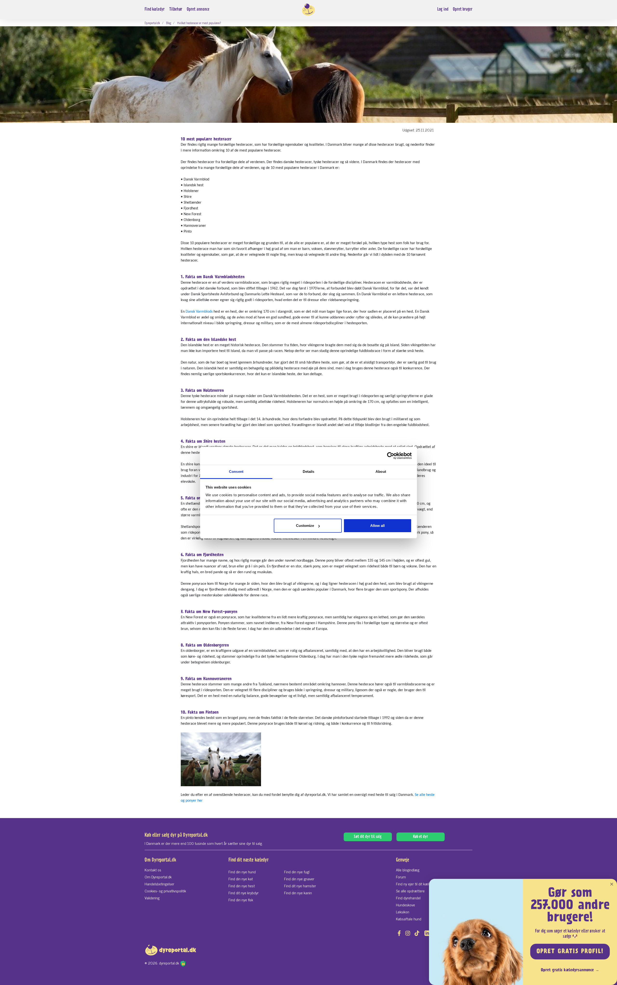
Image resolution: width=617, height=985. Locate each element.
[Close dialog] (612, 884)
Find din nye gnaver (299, 878)
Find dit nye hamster (300, 885)
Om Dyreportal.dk (158, 877)
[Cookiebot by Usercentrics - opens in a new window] (390, 455)
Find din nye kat (240, 878)
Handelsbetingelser (159, 884)
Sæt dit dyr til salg (368, 837)
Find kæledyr (155, 9)
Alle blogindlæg (407, 870)
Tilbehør (175, 9)
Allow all (377, 525)
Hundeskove (405, 905)
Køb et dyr (420, 837)
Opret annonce (198, 9)
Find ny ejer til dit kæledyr (416, 884)
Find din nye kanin (298, 892)
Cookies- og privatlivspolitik (165, 891)
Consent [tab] (236, 471)
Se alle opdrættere (410, 891)
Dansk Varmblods (199, 312)
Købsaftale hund (408, 919)
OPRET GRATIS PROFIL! (570, 952)
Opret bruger (462, 9)
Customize (305, 525)
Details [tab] (309, 471)
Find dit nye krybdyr (243, 892)
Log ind (442, 9)
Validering (152, 898)
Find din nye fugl (296, 871)
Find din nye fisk (240, 899)
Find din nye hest (241, 885)
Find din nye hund (242, 871)
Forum (401, 877)
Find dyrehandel (408, 898)
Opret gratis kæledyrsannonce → (570, 970)
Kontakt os (153, 870)
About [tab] (381, 471)
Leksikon (402, 912)
